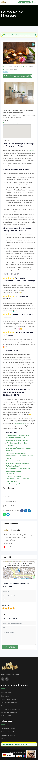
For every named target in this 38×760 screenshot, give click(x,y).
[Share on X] (25, 510)
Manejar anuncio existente (9, 702)
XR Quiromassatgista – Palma (16, 443)
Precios (3, 738)
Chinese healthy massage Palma (17, 435)
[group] (19, 35)
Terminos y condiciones (8, 735)
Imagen (4, 614)
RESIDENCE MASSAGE (13, 476)
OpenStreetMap (25, 578)
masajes (31, 150)
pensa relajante (11, 481)
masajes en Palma (20, 423)
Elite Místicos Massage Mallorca (17, 479)
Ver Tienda (9, 543)
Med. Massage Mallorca (14, 461)
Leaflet (17, 578)
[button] (19, 570)
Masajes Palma (29, 67)
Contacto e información (8, 728)
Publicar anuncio (6, 693)
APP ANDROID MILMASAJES (9, 712)
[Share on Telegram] (8, 514)
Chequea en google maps (11, 123)
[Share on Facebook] (22, 510)
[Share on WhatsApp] (4, 514)
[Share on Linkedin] (29, 510)
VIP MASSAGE (11, 474)
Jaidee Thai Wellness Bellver (16, 453)
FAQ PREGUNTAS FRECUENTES (10, 709)
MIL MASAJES (15, 530)
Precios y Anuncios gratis (8, 699)
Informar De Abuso (11, 506)
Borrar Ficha (4, 706)
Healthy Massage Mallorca (15, 484)
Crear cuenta (5, 696)
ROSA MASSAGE (11, 445)
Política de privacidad (7, 732)
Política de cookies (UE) (8, 716)
